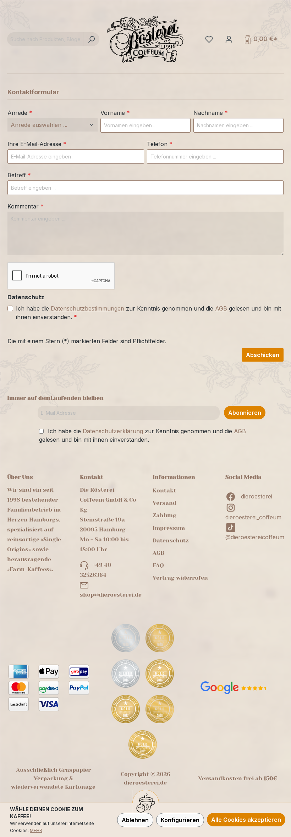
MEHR (36, 830)
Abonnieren (244, 412)
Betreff (19, 175)
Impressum (169, 528)
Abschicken (262, 354)
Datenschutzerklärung (113, 431)
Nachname (210, 112)
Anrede (19, 112)
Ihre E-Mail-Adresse (36, 143)
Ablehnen (135, 820)
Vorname (115, 112)
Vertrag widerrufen (180, 577)
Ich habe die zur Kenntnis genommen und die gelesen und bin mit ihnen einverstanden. (148, 312)
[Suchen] (91, 39)
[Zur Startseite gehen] (145, 39)
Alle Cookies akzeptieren (246, 819)
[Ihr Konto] (228, 39)
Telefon (159, 143)
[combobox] (45, 39)
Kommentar (25, 206)
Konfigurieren (180, 820)
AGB (221, 308)
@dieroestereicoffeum (254, 537)
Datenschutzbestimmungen (87, 308)
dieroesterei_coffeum (253, 517)
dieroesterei (256, 496)
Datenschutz (171, 540)
